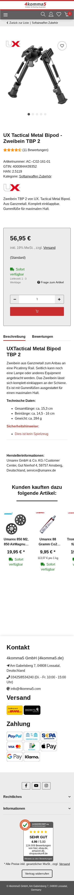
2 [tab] (33, 114)
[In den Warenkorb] (6, 35)
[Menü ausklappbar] (4, 15)
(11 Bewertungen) (35, 150)
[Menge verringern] (14, 299)
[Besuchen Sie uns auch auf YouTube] (36, 785)
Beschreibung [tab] (14, 336)
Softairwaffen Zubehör (35, 176)
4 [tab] (41, 114)
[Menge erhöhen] (59, 299)
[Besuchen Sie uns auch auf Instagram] (46, 785)
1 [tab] (29, 114)
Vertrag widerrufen (37, 873)
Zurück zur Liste (19, 22)
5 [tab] (45, 114)
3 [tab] (37, 114)
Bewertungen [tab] (42, 336)
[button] (43, 15)
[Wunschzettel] (59, 15)
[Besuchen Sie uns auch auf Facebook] (26, 785)
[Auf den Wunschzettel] (62, 45)
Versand (49, 247)
